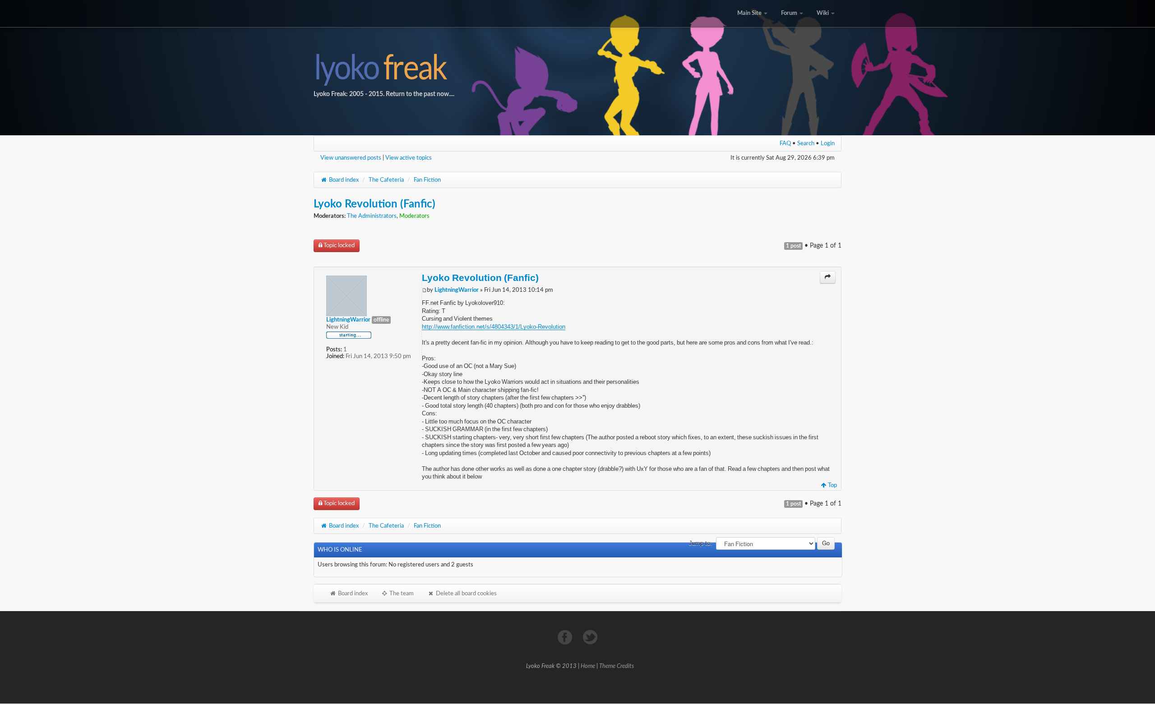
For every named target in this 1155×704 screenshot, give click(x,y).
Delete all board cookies (465, 593)
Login (828, 143)
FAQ (785, 143)
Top (832, 485)
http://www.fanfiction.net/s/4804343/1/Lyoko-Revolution (493, 327)
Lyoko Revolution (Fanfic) (374, 204)
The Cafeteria (386, 180)
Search (805, 143)
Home (588, 666)
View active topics (408, 158)
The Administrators (372, 216)
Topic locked (338, 245)
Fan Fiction (427, 180)
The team (401, 593)
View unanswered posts (350, 158)
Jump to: (700, 543)
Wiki (823, 13)
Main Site (750, 13)
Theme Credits (616, 666)
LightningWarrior (456, 290)
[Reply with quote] (828, 277)
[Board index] (577, 67)
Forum (790, 13)
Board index (343, 180)
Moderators (414, 216)
